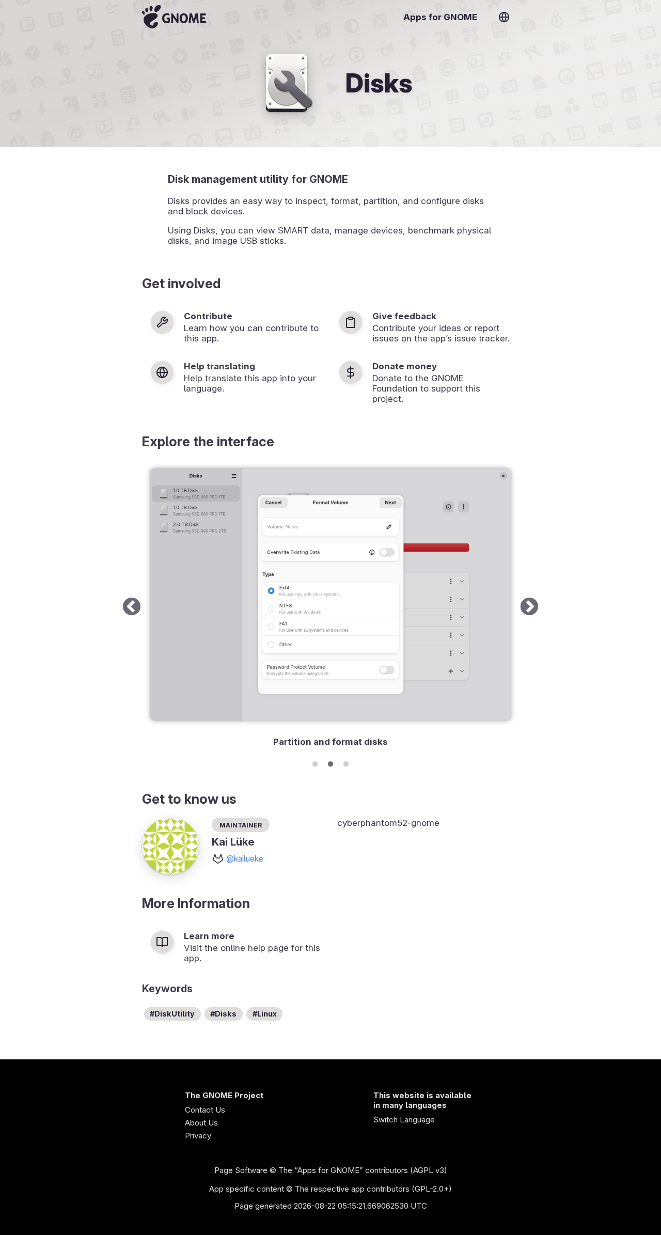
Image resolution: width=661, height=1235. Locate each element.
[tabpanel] (330, 607)
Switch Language (404, 1119)
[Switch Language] (504, 17)
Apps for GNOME (440, 17)
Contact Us (205, 1110)
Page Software (240, 1170)
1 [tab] (315, 762)
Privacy (198, 1135)
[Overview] (174, 16)
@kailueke (244, 859)
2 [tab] (330, 762)
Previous (131, 607)
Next (529, 607)
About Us (201, 1123)
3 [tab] (346, 762)
